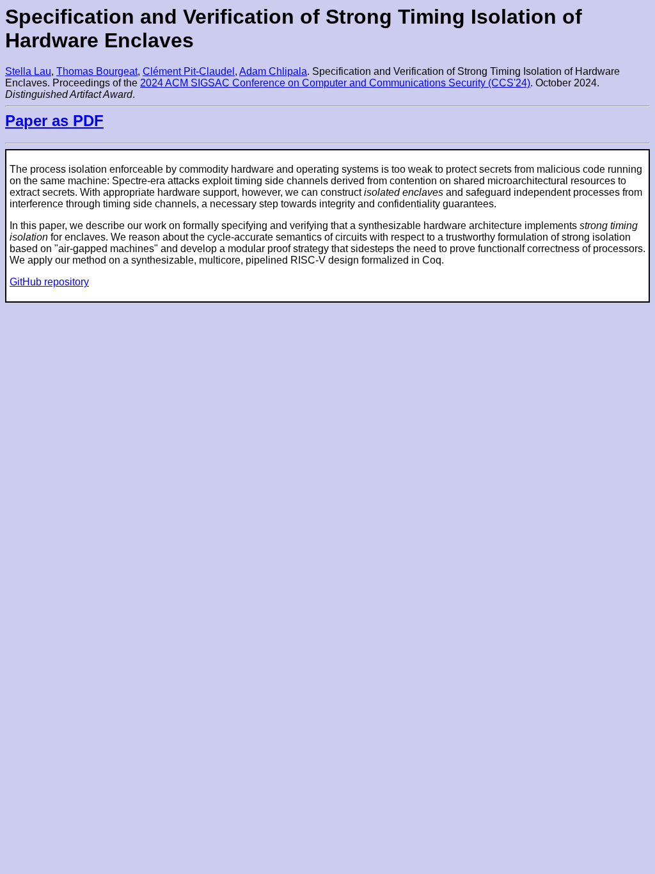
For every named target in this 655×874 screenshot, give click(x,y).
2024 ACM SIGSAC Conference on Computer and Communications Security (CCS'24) (335, 82)
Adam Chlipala (273, 71)
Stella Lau (28, 71)
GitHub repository (49, 281)
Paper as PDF (54, 120)
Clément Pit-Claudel (189, 71)
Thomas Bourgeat (97, 71)
